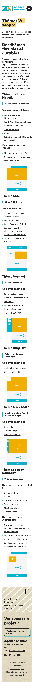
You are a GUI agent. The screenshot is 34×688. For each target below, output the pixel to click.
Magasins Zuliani (11, 160)
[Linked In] (9, 655)
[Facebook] (5, 655)
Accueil (7, 599)
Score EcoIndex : (17, 675)
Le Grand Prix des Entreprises (18, 535)
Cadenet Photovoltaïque (15, 500)
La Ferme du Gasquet (14, 305)
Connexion (17, 666)
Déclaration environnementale (17, 672)
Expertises (9, 602)
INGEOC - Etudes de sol (15, 234)
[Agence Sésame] (13, 8)
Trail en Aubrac (11, 504)
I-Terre (7, 496)
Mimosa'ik (8, 301)
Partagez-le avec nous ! (15, 632)
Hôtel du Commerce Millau (16, 297)
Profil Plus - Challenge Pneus (17, 122)
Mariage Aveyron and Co (15, 153)
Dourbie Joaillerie (12, 434)
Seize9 (7, 137)
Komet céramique (12, 309)
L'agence (18, 599)
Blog (21, 605)
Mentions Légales (17, 669)
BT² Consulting (11, 493)
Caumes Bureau (11, 129)
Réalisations (10, 605)
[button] (29, 8)
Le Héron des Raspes (13, 371)
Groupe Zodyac (11, 430)
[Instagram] (14, 655)
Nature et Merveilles (13, 525)
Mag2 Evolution (11, 508)
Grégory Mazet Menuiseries (17, 157)
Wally (6, 133)
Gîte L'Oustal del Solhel (15, 224)
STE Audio (8, 427)
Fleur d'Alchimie (11, 220)
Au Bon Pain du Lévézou (15, 368)
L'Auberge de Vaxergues (15, 546)
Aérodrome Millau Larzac (16, 539)
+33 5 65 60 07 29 (17, 650)
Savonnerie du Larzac (14, 294)
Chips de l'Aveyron (12, 312)
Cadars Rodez (10, 511)
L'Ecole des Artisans (13, 125)
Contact (8, 608)
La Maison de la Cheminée (16, 543)
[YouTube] (18, 655)
